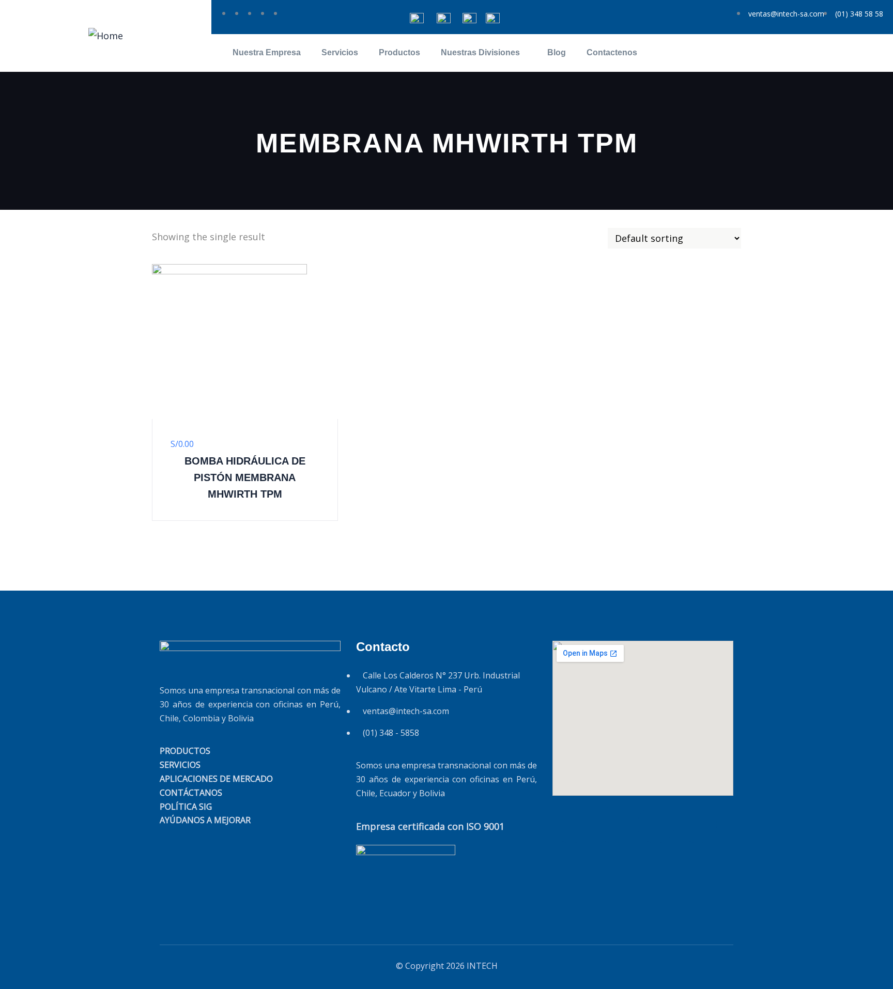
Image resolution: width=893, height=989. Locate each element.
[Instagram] (698, 824)
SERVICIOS (180, 764)
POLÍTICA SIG (186, 806)
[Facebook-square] (613, 824)
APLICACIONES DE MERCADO (216, 778)
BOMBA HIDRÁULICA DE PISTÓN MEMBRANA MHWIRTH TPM (244, 477)
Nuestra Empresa (267, 52)
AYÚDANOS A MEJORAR (205, 820)
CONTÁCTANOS (191, 792)
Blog (556, 52)
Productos (399, 52)
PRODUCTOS (185, 750)
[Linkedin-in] (571, 824)
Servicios (339, 52)
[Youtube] (655, 824)
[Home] (105, 35)
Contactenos (612, 52)
